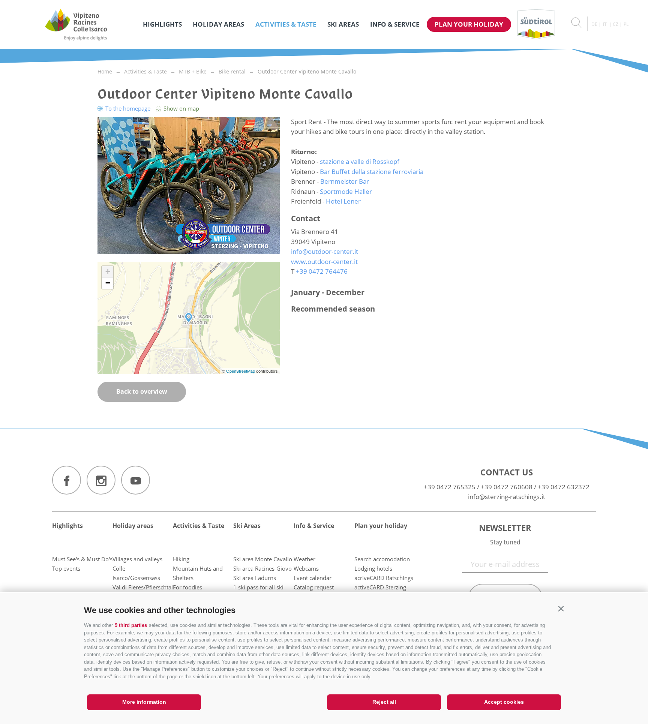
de (594, 24)
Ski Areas (343, 24)
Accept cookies (504, 702)
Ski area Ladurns (254, 578)
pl (626, 24)
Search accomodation (382, 559)
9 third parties (131, 625)
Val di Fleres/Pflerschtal (142, 587)
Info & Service (395, 24)
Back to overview (141, 391)
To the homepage (128, 108)
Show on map (180, 108)
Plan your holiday (469, 24)
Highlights (162, 24)
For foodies (187, 587)
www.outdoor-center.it (324, 261)
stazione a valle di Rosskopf (359, 161)
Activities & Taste (285, 24)
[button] (561, 609)
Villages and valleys (137, 559)
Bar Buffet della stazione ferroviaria (371, 171)
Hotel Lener (343, 201)
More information (144, 702)
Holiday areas (218, 24)
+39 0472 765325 (450, 487)
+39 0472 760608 (506, 487)
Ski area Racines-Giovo (262, 568)
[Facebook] (66, 480)
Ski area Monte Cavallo (262, 559)
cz (615, 24)
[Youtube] (135, 480)
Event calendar (313, 578)
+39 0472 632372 (564, 487)
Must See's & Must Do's (82, 559)
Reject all (384, 702)
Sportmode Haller (346, 191)
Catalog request (314, 587)
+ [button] (107, 271)
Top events (66, 568)
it (605, 24)
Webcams (306, 568)
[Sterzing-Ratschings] (76, 24)
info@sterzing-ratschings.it (506, 496)
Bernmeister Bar (344, 181)
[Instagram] (101, 480)
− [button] (107, 283)
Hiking (181, 559)
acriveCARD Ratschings (383, 578)
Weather (304, 559)
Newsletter (505, 527)
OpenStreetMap (241, 371)
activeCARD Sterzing (380, 587)
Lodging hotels (373, 568)
